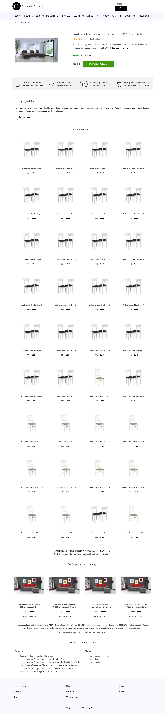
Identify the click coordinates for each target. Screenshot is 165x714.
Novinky (17, 691)
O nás (121, 686)
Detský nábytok (127, 16)
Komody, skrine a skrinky (47, 16)
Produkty (23, 23)
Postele (66, 16)
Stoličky (28, 16)
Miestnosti (144, 16)
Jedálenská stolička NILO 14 (99, 396)
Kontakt (122, 691)
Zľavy (16, 697)
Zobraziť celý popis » (121, 48)
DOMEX (84, 48)
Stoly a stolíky (109, 16)
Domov (18, 16)
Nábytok (30, 23)
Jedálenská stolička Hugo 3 (31, 168)
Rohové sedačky (83, 554)
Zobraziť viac (24, 117)
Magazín (70, 686)
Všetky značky (20, 686)
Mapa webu (71, 691)
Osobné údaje (72, 697)
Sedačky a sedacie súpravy (86, 16)
